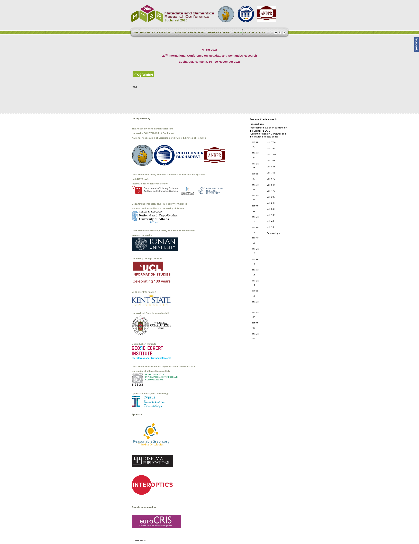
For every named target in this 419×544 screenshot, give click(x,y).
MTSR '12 (255, 283)
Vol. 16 (270, 227)
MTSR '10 (255, 304)
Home (135, 32)
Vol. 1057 (271, 160)
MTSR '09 (255, 314)
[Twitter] (284, 32)
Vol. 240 (271, 209)
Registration (164, 32)
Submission (179, 32)
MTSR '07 (255, 325)
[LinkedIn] (275, 32)
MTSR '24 (255, 155)
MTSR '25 (255, 144)
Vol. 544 (271, 184)
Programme (214, 32)
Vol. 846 (271, 166)
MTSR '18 (255, 219)
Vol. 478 (271, 191)
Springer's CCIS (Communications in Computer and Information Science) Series (268, 133)
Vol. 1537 (271, 148)
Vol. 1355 (271, 154)
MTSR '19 (255, 208)
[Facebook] (280, 32)
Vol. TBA (271, 142)
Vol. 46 (270, 221)
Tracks (235, 32)
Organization (147, 32)
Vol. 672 (271, 178)
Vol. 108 (271, 215)
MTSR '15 (255, 251)
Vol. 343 (271, 203)
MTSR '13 (255, 272)
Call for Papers (197, 32)
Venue (226, 32)
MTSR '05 (255, 336)
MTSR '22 (255, 176)
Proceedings (273, 233)
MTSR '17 (255, 229)
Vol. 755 (271, 172)
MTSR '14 (255, 261)
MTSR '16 (255, 240)
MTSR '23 (255, 166)
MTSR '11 (255, 293)
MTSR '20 (255, 197)
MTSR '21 (255, 187)
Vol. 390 (271, 197)
